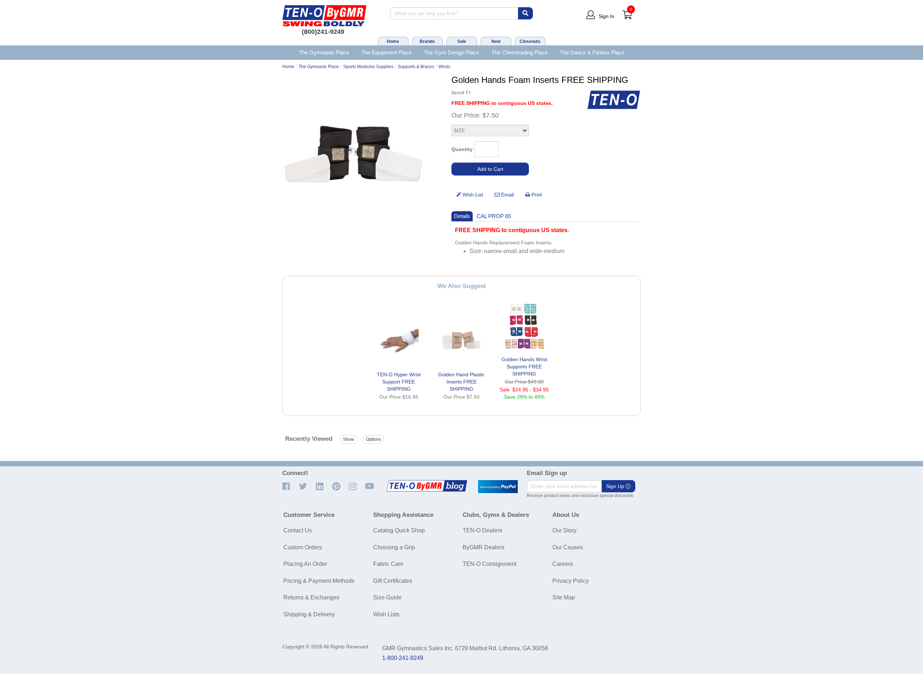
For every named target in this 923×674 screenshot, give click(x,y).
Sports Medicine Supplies (368, 66)
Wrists (444, 66)
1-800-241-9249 (402, 658)
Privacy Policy (570, 581)
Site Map (563, 597)
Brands (427, 41)
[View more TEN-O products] (614, 100)
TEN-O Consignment (489, 564)
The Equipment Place (386, 52)
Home (393, 41)
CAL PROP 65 (494, 216)
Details (462, 216)
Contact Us (297, 530)
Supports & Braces (416, 66)
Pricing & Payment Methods (318, 581)
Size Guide (387, 597)
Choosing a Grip (394, 547)
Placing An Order (305, 564)
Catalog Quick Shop (399, 530)
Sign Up (616, 486)
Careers (562, 564)
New (495, 41)
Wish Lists (386, 614)
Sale (461, 41)
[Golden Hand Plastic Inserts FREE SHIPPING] (461, 341)
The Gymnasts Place (324, 52)
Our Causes (567, 547)
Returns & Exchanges (311, 597)
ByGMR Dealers (483, 547)
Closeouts (530, 41)
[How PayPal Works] (498, 486)
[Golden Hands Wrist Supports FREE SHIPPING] (524, 326)
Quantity (462, 149)
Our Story (564, 530)
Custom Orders (302, 547)
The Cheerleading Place (519, 52)
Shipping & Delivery (309, 614)
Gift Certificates (392, 581)
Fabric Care (388, 564)
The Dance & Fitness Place (592, 52)
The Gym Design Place (451, 52)
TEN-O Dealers (482, 530)
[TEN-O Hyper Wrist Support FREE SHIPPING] (399, 341)
